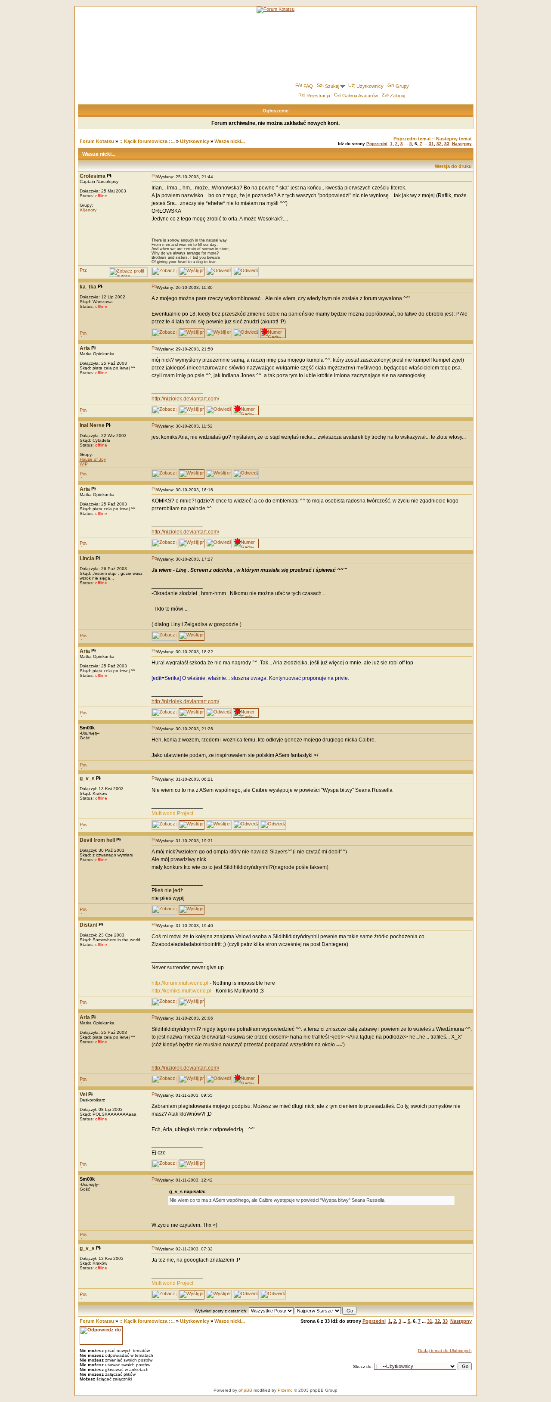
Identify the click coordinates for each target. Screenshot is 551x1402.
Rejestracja (318, 95)
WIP (84, 464)
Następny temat (454, 138)
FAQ (308, 86)
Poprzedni (376, 143)
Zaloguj (397, 95)
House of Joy (93, 459)
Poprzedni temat (412, 138)
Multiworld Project (172, 813)
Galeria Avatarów (360, 95)
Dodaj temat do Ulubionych (445, 1350)
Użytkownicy (370, 86)
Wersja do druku (453, 166)
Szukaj (332, 86)
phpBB (245, 1390)
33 (446, 143)
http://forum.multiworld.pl (180, 983)
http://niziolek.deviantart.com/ (185, 399)
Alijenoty (88, 210)
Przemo (285, 1390)
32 (439, 143)
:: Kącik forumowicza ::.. (147, 141)
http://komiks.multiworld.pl (181, 991)
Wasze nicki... (229, 141)
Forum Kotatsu (97, 141)
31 (431, 143)
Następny (462, 143)
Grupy (402, 86)
